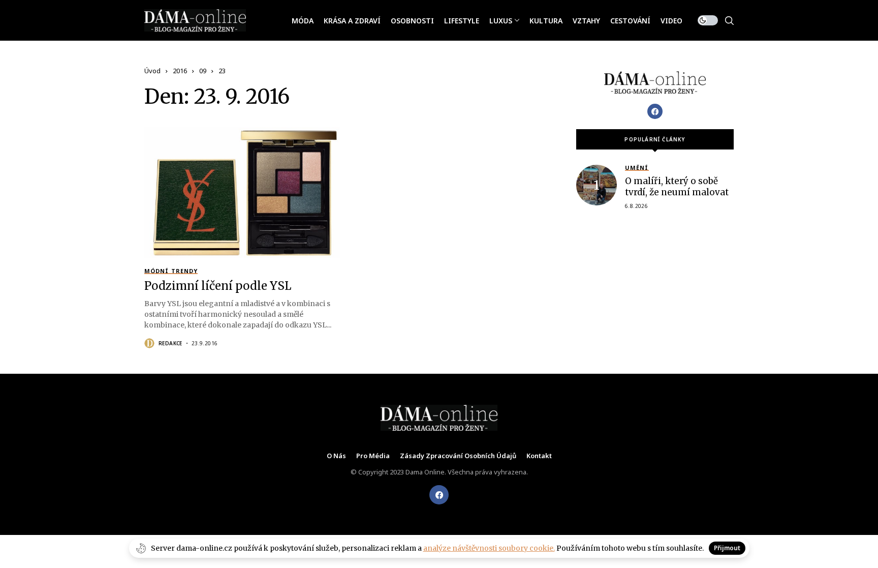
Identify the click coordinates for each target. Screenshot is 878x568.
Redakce (170, 343)
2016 (180, 70)
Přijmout (727, 548)
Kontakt (539, 456)
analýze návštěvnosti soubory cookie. (489, 548)
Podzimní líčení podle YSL (217, 286)
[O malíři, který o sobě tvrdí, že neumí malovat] (596, 185)
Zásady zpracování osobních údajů (458, 456)
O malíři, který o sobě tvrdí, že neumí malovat (677, 186)
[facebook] (439, 494)
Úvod (152, 70)
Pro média (373, 456)
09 (202, 70)
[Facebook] (655, 111)
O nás (336, 456)
